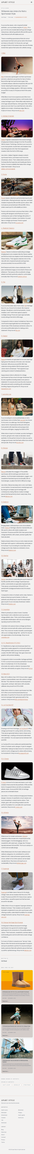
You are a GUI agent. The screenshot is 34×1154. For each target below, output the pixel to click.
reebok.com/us (22, 276)
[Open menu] (31, 2)
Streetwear (27, 1084)
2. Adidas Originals (7, 116)
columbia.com (5, 637)
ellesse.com (8, 496)
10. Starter (4, 556)
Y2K (2, 1120)
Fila (25, 306)
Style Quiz (3, 1132)
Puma (3, 198)
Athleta (24, 836)
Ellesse (3, 472)
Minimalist (17, 1084)
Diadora (7, 528)
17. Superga (5, 869)
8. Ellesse (4, 448)
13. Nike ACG (5, 674)
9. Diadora (4, 502)
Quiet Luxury (6, 1084)
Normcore (21, 1117)
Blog (2, 1129)
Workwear (3, 1122)
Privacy (3, 1139)
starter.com (12, 604)
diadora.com (12, 550)
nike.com (21, 110)
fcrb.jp (30, 668)
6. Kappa (4, 336)
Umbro (25, 27)
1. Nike (3, 53)
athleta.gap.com (21, 863)
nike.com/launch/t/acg (21, 699)
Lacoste (22, 420)
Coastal (3, 1117)
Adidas (3, 140)
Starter (3, 579)
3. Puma (4, 174)
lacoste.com (20, 442)
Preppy (20, 1112)
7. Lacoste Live (6, 394)
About (3, 1134)
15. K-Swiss (5, 759)
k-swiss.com (18, 807)
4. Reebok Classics (7, 228)
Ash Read (3, 17)
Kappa (3, 359)
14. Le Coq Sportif (7, 705)
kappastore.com (6, 389)
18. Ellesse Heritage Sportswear (12, 922)
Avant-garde (21, 1115)
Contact (3, 1137)
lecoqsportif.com (24, 753)
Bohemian (20, 1110)
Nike (2, 77)
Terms (3, 1142)
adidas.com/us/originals (8, 169)
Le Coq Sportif (23, 728)
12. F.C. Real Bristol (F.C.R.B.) (10, 643)
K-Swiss (3, 782)
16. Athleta (5, 812)
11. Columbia (5, 609)
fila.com (17, 330)
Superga (3, 892)
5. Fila (3, 282)
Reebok (3, 252)
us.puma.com (19, 223)
